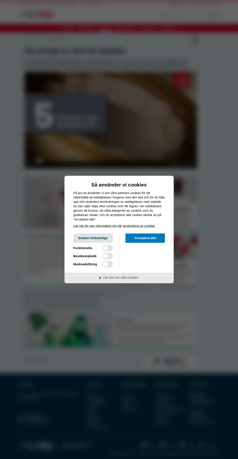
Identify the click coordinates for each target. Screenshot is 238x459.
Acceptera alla (145, 238)
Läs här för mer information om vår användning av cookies (114, 226)
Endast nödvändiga (93, 238)
